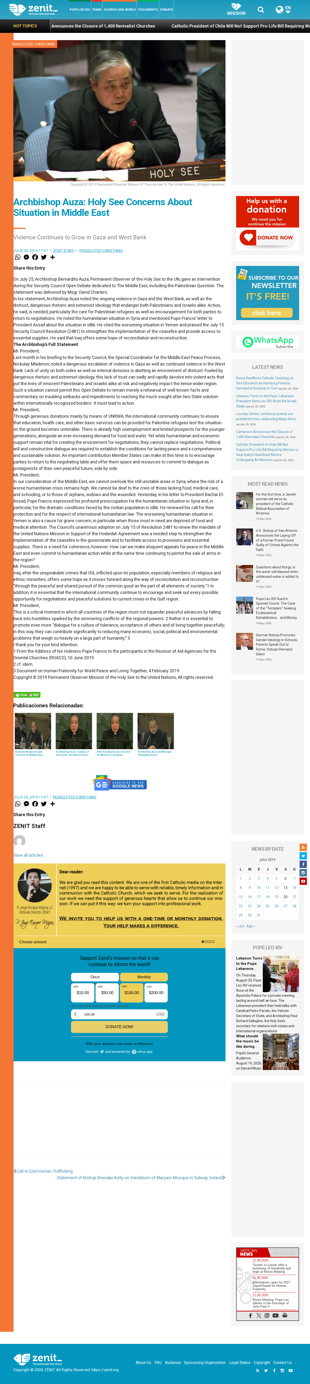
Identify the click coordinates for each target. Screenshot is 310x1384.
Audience (173, 1362)
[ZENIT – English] (39, 9)
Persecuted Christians (33, 44)
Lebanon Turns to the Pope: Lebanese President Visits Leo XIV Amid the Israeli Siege (266, 401)
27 (285, 906)
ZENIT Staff (63, 251)
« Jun (240, 926)
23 (250, 906)
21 (294, 897)
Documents (148, 9)
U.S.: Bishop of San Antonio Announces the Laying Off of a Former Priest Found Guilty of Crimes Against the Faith (277, 540)
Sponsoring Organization (205, 1362)
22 (241, 906)
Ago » (251, 926)
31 (259, 915)
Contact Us (282, 1362)
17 (259, 897)
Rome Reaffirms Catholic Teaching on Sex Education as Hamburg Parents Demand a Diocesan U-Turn (265, 383)
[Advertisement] (119, 1124)
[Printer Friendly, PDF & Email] (26, 695)
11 (268, 888)
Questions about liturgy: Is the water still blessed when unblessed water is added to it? (277, 574)
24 (259, 906)
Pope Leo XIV (80, 9)
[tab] (252, 1252)
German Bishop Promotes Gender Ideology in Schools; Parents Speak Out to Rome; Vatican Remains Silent (277, 644)
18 (268, 897)
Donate (166, 9)
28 (294, 906)
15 (241, 897)
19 (277, 897)
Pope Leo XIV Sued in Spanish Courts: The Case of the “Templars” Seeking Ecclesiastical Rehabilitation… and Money (276, 608)
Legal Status (239, 1362)
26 (277, 906)
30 (250, 915)
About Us (143, 1362)
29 (241, 915)
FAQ (158, 1362)
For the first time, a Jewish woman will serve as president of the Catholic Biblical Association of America (276, 503)
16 (250, 897)
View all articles (28, 855)
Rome (97, 9)
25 (268, 906)
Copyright (262, 1362)
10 (259, 888)
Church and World (120, 9)
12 (277, 888)
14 (294, 888)
